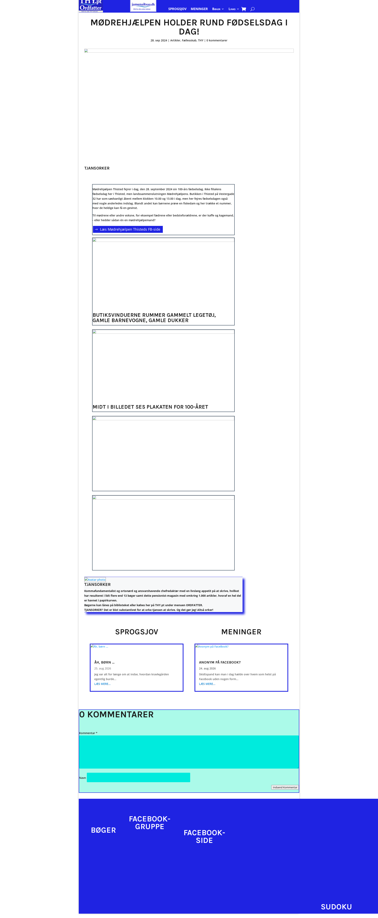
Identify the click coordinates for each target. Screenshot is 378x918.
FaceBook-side (204, 836)
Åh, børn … (104, 662)
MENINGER (199, 9)
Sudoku (336, 906)
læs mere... (102, 684)
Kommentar (88, 733)
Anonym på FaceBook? (220, 662)
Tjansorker (97, 584)
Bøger (216, 9)
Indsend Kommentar (285, 787)
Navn (82, 778)
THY (200, 40)
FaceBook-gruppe (149, 822)
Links (232, 9)
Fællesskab (189, 40)
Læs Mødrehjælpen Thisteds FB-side (130, 229)
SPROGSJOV (177, 9)
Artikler (175, 40)
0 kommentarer (217, 40)
